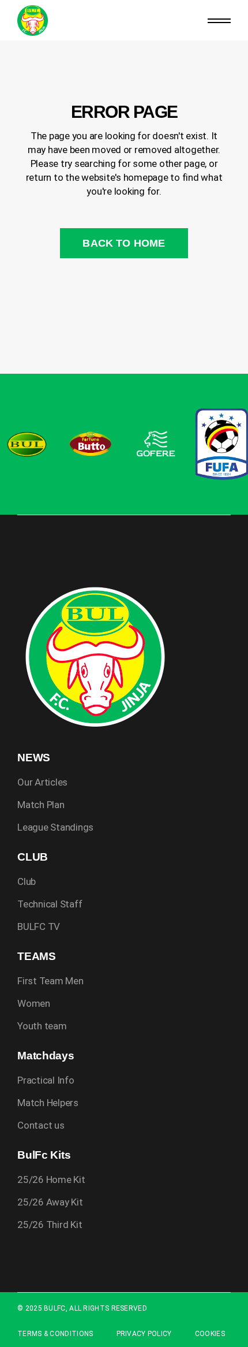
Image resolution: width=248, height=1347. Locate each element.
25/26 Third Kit (49, 1224)
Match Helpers (47, 1102)
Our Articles (42, 782)
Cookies (210, 1334)
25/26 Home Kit (51, 1179)
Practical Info (45, 1080)
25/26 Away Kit (49, 1202)
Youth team (41, 1026)
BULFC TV (38, 926)
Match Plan (40, 804)
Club (26, 881)
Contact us (40, 1125)
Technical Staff (49, 904)
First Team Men (50, 981)
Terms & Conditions (55, 1334)
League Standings (55, 827)
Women (33, 1003)
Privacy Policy (144, 1334)
